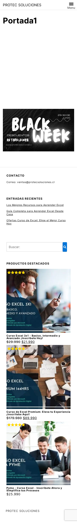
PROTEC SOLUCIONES (22, 5)
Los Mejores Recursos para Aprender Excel (35, 204)
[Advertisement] (38, 65)
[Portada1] (38, 131)
